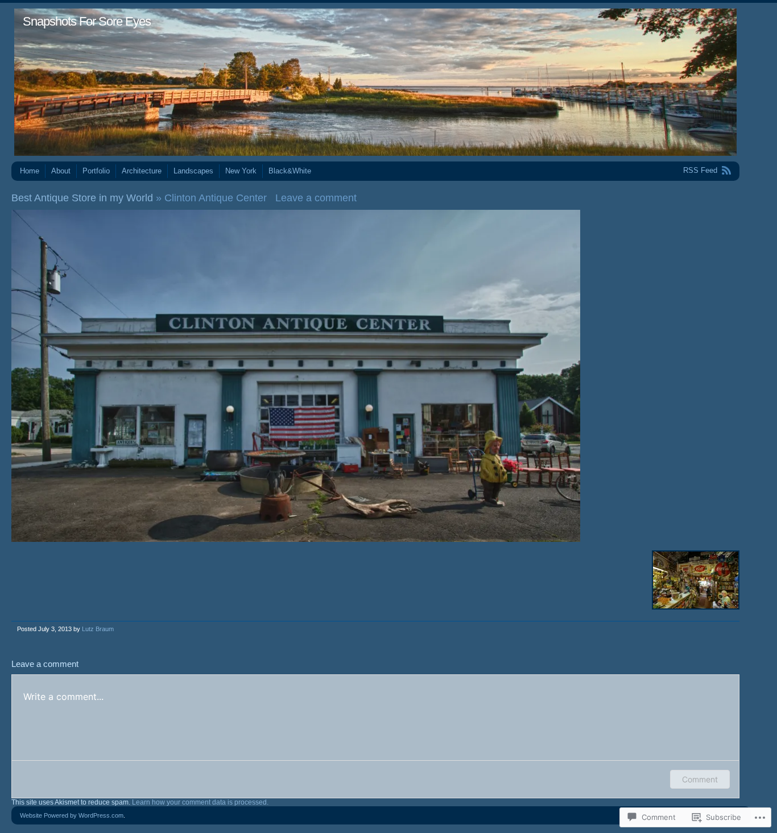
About (61, 171)
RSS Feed (700, 170)
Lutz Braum (98, 628)
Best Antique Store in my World (82, 198)
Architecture (142, 171)
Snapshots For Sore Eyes (87, 21)
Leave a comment (316, 198)
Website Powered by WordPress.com (71, 815)
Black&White (289, 171)
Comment (700, 779)
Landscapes (193, 171)
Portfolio (96, 171)
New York (241, 171)
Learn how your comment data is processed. (200, 802)
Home (29, 171)
